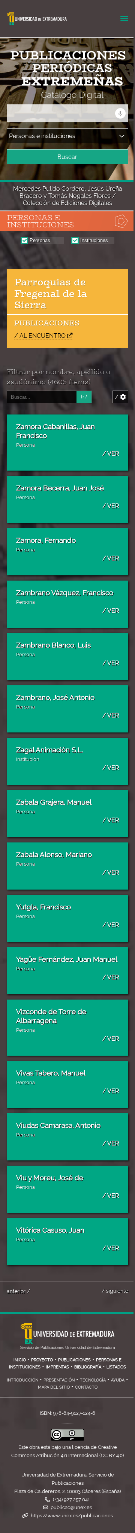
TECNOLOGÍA (93, 1380)
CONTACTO (86, 1387)
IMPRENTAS (57, 1367)
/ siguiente (115, 1291)
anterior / (18, 1291)
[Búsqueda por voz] (120, 113)
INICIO (20, 1359)
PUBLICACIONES (74, 1359)
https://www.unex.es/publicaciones (72, 1515)
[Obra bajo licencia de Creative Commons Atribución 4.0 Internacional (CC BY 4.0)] (67, 1439)
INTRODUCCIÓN (22, 1380)
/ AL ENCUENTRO (40, 335)
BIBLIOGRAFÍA (87, 1367)
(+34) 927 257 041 (71, 1499)
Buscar (67, 156)
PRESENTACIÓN (59, 1380)
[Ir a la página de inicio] (61, 94)
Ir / (84, 397)
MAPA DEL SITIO (54, 1387)
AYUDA (117, 1380)
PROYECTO (42, 1359)
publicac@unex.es (71, 1507)
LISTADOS (116, 1367)
